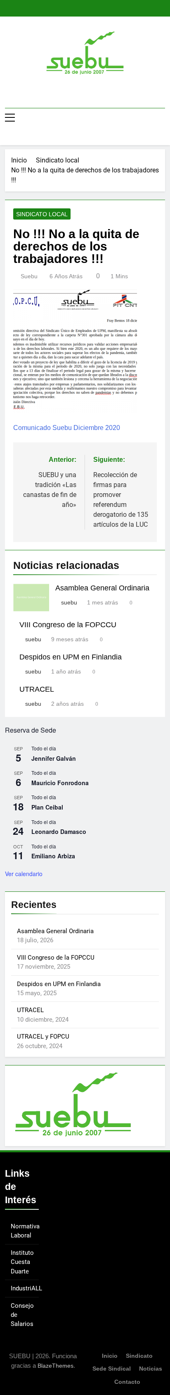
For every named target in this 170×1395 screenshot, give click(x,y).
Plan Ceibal (47, 807)
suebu (29, 276)
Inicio (110, 1355)
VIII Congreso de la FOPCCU (67, 625)
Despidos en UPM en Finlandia (70, 657)
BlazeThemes (55, 1365)
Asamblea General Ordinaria (102, 588)
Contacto (127, 1381)
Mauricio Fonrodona (60, 783)
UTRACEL (36, 689)
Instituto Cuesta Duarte (22, 1262)
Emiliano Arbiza (53, 856)
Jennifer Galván (53, 758)
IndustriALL (26, 1288)
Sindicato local (42, 214)
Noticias (150, 1368)
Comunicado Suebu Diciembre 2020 (66, 427)
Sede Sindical (111, 1368)
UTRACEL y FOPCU (43, 1036)
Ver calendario (23, 873)
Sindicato (139, 1355)
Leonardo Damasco (58, 831)
